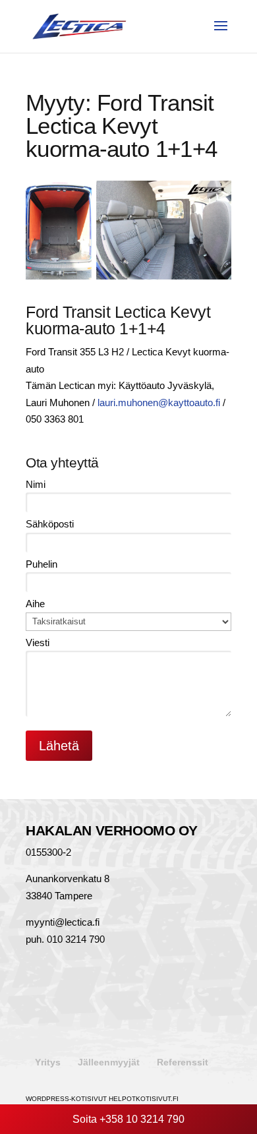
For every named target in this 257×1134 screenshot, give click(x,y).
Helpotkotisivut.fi (144, 1098)
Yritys (48, 1062)
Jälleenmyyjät (109, 1062)
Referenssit (182, 1062)
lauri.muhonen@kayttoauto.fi (159, 402)
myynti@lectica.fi (63, 922)
